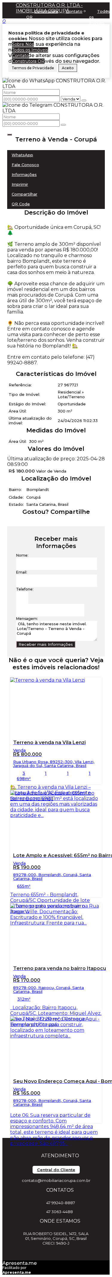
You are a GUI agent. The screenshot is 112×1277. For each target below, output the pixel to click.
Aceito (68, 68)
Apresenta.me (19, 1263)
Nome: (22, 555)
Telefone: (24, 589)
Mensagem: (27, 618)
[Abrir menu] (2, 38)
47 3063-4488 (59, 1211)
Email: (21, 572)
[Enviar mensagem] (84, 100)
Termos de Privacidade (33, 68)
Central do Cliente (56, 1169)
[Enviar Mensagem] (63, 125)
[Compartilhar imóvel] (9, 135)
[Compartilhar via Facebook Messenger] (62, 522)
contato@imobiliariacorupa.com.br (56, 1180)
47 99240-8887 (60, 1202)
